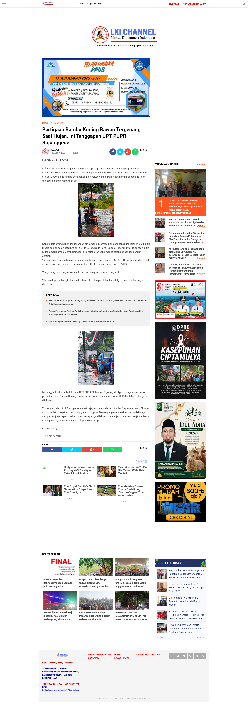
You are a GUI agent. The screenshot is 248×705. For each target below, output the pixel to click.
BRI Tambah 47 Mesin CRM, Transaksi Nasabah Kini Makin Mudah (184, 601)
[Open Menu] (4, 4)
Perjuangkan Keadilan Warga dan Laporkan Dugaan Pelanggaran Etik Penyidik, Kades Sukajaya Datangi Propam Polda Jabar (187, 238)
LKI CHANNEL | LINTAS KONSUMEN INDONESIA (132, 698)
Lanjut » (200, 637)
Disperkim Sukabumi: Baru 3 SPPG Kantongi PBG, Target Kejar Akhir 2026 (186, 587)
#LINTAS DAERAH (52, 436)
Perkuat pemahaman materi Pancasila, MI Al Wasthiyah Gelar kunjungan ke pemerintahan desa (187, 222)
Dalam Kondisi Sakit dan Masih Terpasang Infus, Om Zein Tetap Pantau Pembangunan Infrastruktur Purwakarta (186, 269)
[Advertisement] (96, 528)
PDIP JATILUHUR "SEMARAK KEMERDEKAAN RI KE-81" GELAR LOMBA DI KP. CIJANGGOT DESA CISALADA (186, 615)
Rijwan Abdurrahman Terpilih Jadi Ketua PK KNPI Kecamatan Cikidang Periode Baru (185, 628)
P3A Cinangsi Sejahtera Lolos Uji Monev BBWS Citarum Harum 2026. (82, 321)
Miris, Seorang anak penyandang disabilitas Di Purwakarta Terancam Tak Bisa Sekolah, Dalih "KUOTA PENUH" (187, 254)
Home (45, 123)
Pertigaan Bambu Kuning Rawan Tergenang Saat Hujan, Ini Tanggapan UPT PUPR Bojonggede (91, 136)
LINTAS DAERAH (57, 123)
